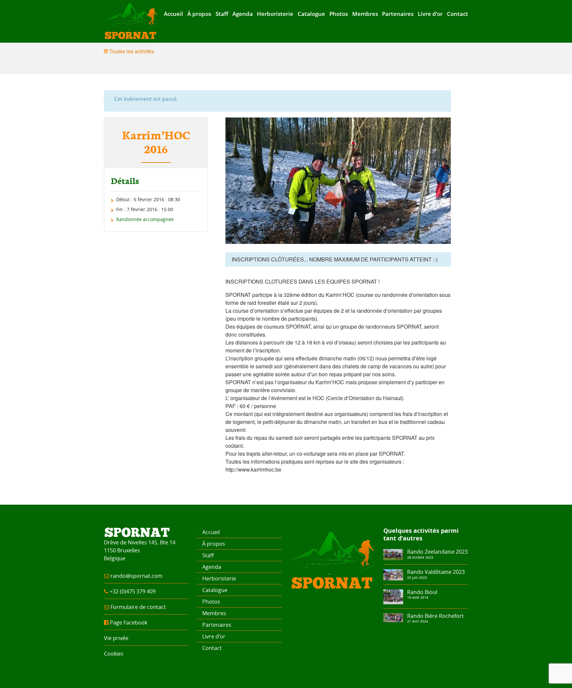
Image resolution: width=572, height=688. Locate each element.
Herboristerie (275, 14)
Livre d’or (430, 14)
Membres (365, 14)
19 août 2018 (417, 597)
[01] (393, 617)
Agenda (242, 14)
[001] (393, 554)
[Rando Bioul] (393, 596)
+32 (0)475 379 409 (133, 591)
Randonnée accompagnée (145, 219)
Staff (221, 14)
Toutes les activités (131, 51)
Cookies (113, 653)
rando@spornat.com (137, 575)
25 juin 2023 (417, 577)
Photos (338, 14)
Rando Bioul (422, 592)
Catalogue (311, 14)
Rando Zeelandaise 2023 (437, 551)
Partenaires (397, 14)
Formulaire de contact (138, 607)
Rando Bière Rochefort (435, 615)
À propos (199, 14)
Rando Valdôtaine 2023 (436, 571)
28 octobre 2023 (420, 557)
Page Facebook (128, 622)
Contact (457, 14)
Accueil (173, 14)
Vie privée (116, 638)
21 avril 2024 (417, 621)
